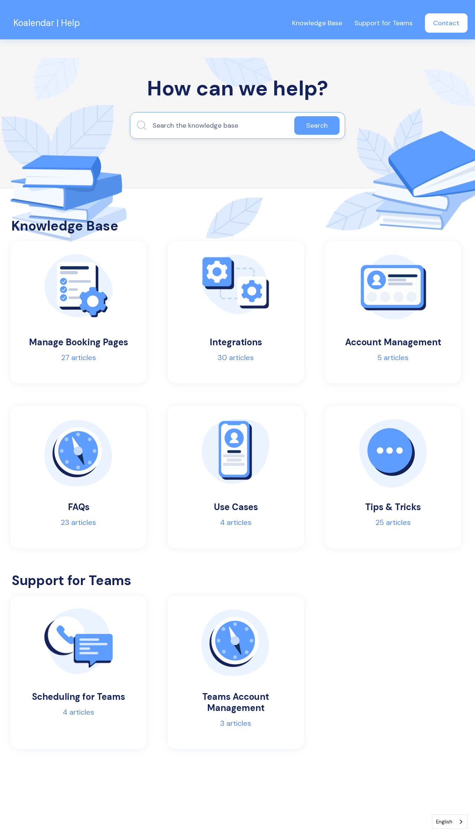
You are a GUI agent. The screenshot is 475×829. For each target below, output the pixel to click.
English (444, 822)
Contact (446, 23)
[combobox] (450, 822)
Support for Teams (383, 23)
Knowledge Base (317, 23)
